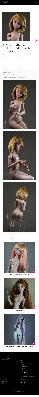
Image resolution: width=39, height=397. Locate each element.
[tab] (4, 68)
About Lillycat (23, 362)
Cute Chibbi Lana (4, 381)
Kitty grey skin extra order (6, 377)
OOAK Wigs (15, 63)
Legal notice (23, 368)
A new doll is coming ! (5, 379)
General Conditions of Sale (25, 366)
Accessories (11, 63)
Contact (22, 364)
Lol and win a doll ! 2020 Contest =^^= (8, 375)
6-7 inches (7, 63)
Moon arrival (4, 383)
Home (22, 360)
